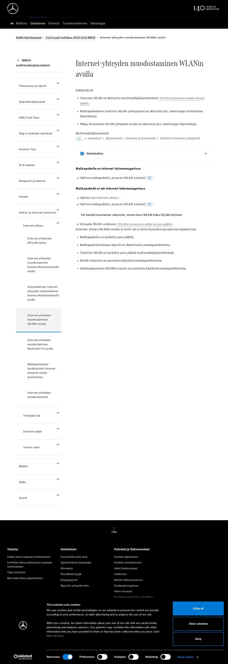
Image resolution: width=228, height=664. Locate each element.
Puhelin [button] (23, 197)
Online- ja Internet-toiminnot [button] (37, 212)
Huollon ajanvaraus (126, 557)
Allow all (198, 608)
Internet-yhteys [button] (33, 225)
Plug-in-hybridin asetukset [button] (36, 133)
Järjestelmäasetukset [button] (32, 102)
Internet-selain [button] (32, 431)
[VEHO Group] (13, 8)
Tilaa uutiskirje (16, 572)
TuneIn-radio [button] (31, 447)
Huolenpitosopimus (126, 585)
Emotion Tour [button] (27, 149)
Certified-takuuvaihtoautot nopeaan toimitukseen (29, 564)
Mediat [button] (23, 466)
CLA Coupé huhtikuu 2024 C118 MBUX (70, 37)
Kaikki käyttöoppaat (29, 37)
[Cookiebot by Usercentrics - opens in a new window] (23, 657)
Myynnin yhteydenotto (75, 585)
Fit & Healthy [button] (27, 165)
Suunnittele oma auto (74, 557)
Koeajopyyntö (69, 580)
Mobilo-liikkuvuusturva (128, 580)
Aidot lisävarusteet (125, 568)
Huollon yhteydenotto (127, 562)
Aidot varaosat (123, 591)
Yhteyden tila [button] (31, 416)
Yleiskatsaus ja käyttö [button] (32, 86)
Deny (198, 638)
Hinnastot (67, 568)
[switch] (102, 657)
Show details (185, 656)
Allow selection (198, 623)
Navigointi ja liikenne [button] (32, 181)
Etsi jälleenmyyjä (71, 574)
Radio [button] (22, 482)
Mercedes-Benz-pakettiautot (25, 578)
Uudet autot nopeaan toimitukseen (28, 557)
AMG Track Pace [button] (29, 117)
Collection (120, 574)
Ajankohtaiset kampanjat (76, 562)
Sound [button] (23, 498)
